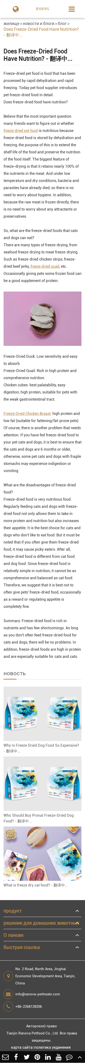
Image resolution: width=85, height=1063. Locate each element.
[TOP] (79, 1057)
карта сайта (22, 1047)
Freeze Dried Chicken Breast (27, 413)
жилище (11, 23)
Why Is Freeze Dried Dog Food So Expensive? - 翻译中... (41, 748)
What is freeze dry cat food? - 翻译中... (36, 885)
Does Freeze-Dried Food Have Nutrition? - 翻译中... (41, 32)
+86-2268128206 (28, 1006)
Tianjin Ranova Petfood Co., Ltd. (32, 1033)
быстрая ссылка (22, 947)
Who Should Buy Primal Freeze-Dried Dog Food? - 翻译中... (39, 818)
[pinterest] (37, 1057)
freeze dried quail (44, 266)
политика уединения (52, 1047)
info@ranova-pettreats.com (37, 994)
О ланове (13, 935)
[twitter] (26, 1057)
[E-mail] (5, 1057)
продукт (13, 911)
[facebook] (16, 1057)
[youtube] (58, 1057)
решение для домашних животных (41, 923)
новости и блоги (38, 23)
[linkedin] (47, 1057)
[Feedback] (69, 1057)
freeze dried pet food (21, 130)
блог (62, 23)
